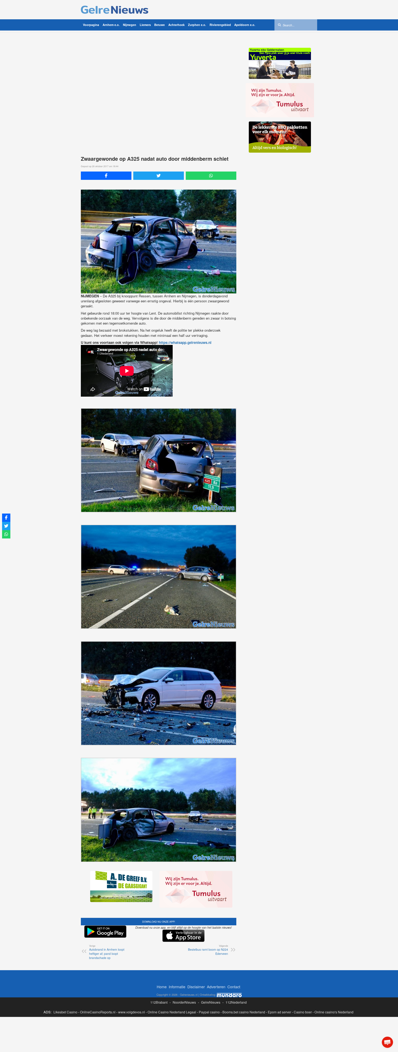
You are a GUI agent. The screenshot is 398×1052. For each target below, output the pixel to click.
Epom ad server (279, 1012)
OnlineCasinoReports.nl (97, 1012)
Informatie (177, 986)
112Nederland (236, 1002)
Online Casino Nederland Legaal (172, 1012)
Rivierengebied (220, 25)
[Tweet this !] (158, 176)
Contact (233, 986)
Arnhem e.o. (111, 25)
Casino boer (303, 1012)
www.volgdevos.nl (131, 1012)
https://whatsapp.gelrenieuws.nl (185, 342)
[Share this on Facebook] (106, 176)
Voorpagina (91, 25)
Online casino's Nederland (333, 1012)
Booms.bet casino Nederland (243, 1012)
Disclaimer (196, 986)
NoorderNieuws (184, 1002)
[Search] (279, 24)
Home (162, 986)
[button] (387, 1042)
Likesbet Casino (65, 1012)
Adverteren (216, 986)
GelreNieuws (210, 1002)
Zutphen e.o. (197, 25)
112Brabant (158, 1002)
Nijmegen (129, 25)
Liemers (145, 25)
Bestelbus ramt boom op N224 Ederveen (208, 950)
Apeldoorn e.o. (244, 25)
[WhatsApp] (211, 176)
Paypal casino (209, 1012)
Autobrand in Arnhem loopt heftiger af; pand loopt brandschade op (106, 952)
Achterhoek (176, 25)
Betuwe (159, 25)
